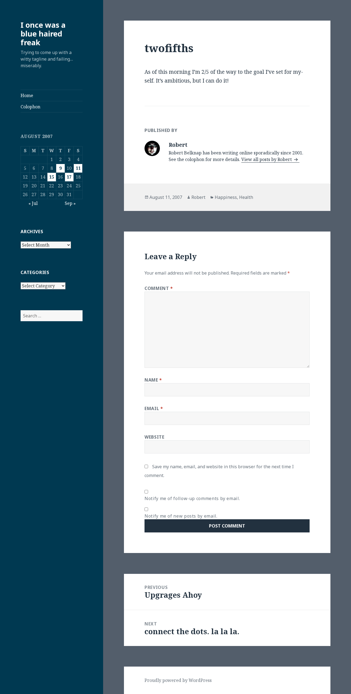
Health (246, 197)
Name (153, 380)
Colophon (30, 107)
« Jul (33, 203)
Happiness (226, 197)
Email (154, 408)
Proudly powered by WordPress (178, 680)
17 (69, 177)
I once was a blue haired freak (43, 33)
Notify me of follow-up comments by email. (192, 498)
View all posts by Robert (267, 159)
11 (78, 168)
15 (51, 177)
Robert (198, 197)
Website (154, 437)
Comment (159, 288)
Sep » (70, 203)
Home (27, 95)
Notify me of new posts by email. (181, 516)
